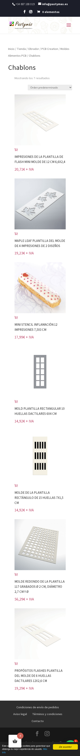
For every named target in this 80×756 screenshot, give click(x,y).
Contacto (38, 721)
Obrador (33, 49)
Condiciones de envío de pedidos (37, 707)
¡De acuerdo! (65, 746)
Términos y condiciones (47, 714)
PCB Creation (49, 49)
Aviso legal (20, 714)
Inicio (11, 49)
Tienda (21, 49)
